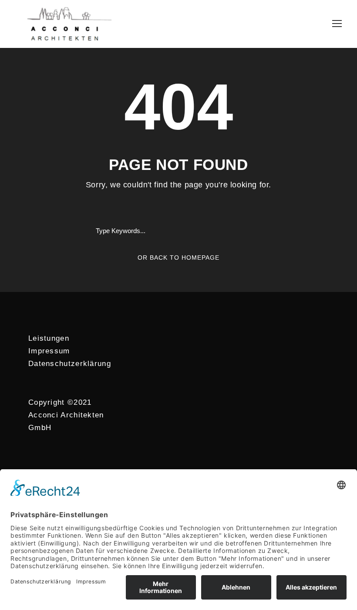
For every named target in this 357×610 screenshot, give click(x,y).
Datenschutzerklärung (69, 363)
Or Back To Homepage (178, 257)
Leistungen (48, 338)
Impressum (49, 351)
